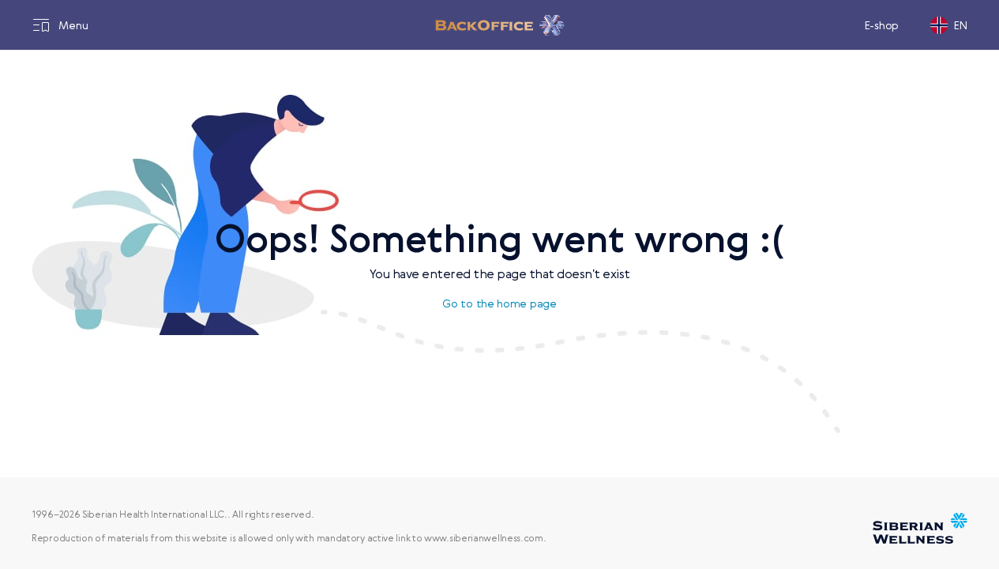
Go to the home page (499, 303)
